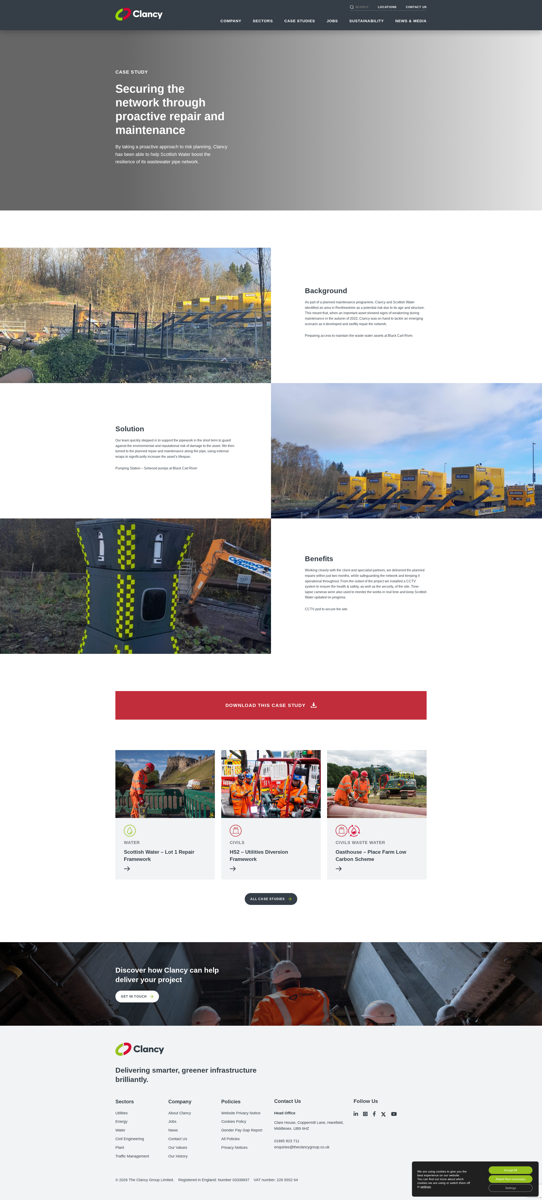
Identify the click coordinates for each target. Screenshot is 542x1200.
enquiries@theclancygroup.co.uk (301, 1147)
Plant (119, 1147)
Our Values (177, 1147)
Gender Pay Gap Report (241, 1130)
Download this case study (266, 705)
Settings (510, 1188)
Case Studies (299, 21)
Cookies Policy (233, 1121)
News (173, 1130)
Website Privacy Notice (240, 1113)
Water (120, 1130)
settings (425, 1186)
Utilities (121, 1113)
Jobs (332, 21)
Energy (121, 1121)
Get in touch (134, 996)
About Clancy (179, 1113)
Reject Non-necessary (510, 1179)
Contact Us (416, 7)
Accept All (510, 1170)
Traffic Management (132, 1156)
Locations (387, 7)
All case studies (267, 899)
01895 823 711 (286, 1141)
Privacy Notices (234, 1147)
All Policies (230, 1139)
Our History (178, 1156)
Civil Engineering (129, 1139)
